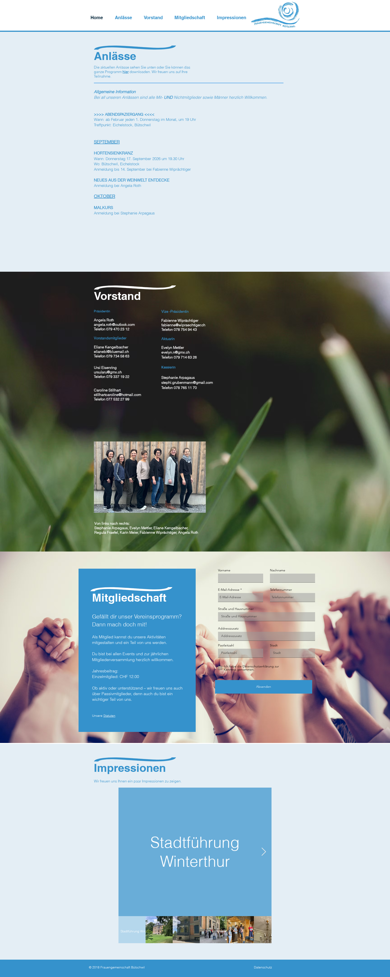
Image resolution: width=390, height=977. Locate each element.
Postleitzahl (226, 645)
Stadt (274, 645)
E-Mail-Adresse (228, 589)
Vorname (224, 570)
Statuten (109, 716)
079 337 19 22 (117, 376)
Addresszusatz (228, 628)
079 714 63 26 (185, 357)
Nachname (277, 570)
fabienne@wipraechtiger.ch (183, 325)
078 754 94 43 (185, 329)
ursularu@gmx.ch (108, 372)
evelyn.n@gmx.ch (175, 352)
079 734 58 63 (117, 356)
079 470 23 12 (117, 329)
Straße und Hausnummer (236, 608)
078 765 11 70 (185, 387)
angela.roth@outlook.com (114, 324)
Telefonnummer (281, 589)
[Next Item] (263, 852)
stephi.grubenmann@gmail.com (187, 382)
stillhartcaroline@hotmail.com (117, 394)
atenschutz (264, 967)
